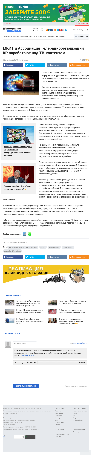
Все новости (8, 36)
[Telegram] (66, 30)
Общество (32, 36)
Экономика (24, 36)
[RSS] (47, 30)
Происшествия (53, 36)
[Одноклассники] (55, 30)
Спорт (45, 36)
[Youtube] (60, 30)
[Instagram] (63, 30)
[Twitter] (58, 30)
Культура (39, 36)
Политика (16, 36)
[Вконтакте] (49, 30)
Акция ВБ (62, 36)
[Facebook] (52, 30)
